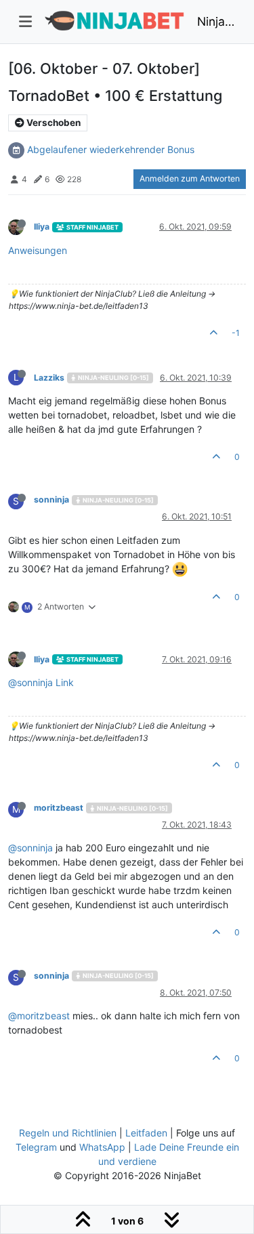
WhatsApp (102, 1147)
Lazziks (49, 378)
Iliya (41, 226)
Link (65, 682)
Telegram (36, 1147)
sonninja (51, 499)
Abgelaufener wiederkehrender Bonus (110, 149)
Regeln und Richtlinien (68, 1133)
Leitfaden (146, 1133)
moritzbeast (58, 808)
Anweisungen (37, 250)
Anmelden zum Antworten (190, 178)
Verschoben (52, 122)
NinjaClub (216, 21)
